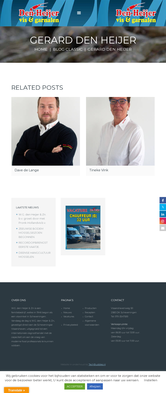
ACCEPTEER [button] (75, 386)
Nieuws (67, 312)
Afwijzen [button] (94, 386)
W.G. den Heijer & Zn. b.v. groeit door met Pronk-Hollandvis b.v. (32, 218)
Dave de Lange (27, 170)
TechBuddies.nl (97, 364)
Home (41, 49)
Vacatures (68, 316)
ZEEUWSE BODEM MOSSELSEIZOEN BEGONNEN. (31, 233)
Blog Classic (68, 49)
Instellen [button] (150, 380)
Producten (91, 308)
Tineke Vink (98, 170)
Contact (89, 316)
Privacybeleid (70, 324)
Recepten (90, 312)
